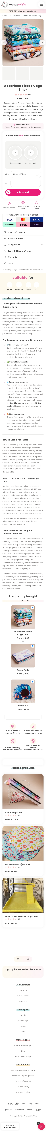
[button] (23, 94)
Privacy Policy (23, 1087)
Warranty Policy (23, 1092)
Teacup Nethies (36, 269)
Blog (23, 1051)
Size (7, 174)
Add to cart (23, 192)
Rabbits (23, 1015)
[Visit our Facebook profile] (23, 959)
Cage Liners (15, 16)
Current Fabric (23, 996)
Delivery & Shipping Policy (23, 1076)
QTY (7, 183)
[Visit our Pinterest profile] (18, 959)
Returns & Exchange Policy (23, 1070)
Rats (23, 1031)
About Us (23, 990)
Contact (23, 1001)
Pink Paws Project (24, 125)
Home (4, 16)
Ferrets (23, 1026)
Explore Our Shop (23, 1056)
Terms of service (23, 1081)
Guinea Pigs (23, 1020)
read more (32, 119)
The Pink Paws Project (23, 1045)
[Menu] (41, 4)
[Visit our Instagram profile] (28, 959)
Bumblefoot (15, 403)
